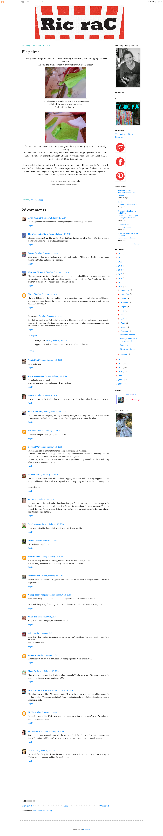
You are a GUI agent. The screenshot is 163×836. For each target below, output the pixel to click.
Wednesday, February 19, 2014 (46, 671)
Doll (119, 201)
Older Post (104, 805)
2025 (120, 253)
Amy (30, 750)
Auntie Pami (33, 359)
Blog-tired (124, 345)
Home (66, 805)
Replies (34, 335)
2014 (120, 286)
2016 (120, 278)
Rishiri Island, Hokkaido (127, 237)
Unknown (32, 654)
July (123, 310)
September (125, 302)
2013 (120, 359)
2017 (120, 274)
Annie (30, 616)
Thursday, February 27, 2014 (44, 750)
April (123, 322)
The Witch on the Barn (38, 233)
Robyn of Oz (33, 446)
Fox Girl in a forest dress (127, 204)
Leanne (31, 540)
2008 (120, 379)
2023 (120, 257)
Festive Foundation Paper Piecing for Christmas (128, 216)
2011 (120, 367)
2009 (120, 375)
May (123, 318)
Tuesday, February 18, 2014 (55, 217)
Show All (136, 244)
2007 (120, 383)
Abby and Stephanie (36, 272)
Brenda (31, 253)
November (125, 294)
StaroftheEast (34, 556)
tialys (30, 632)
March (123, 327)
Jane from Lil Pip (35, 411)
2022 (120, 261)
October (124, 298)
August (124, 306)
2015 (120, 282)
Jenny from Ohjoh (36, 376)
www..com (131, 394)
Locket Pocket (34, 575)
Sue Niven (32, 430)
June (123, 314)
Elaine (30, 671)
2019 (120, 265)
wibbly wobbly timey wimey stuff (128, 339)
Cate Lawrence (34, 524)
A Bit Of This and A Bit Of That (128, 234)
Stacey (30, 294)
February (124, 331)
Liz (29, 712)
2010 (120, 371)
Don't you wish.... (127, 349)
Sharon (31, 395)
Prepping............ (124, 226)
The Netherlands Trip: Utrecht (126, 193)
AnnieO (31, 474)
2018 (120, 269)
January (124, 354)
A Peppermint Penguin (38, 594)
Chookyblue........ (125, 224)
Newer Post (27, 805)
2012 (120, 363)
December (125, 289)
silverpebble (33, 731)
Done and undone (127, 334)
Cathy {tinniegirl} (35, 217)
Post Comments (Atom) (42, 810)
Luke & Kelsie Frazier (37, 690)
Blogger (86, 829)
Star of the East (124, 190)
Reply (30, 225)
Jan (29, 499)
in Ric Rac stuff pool (134, 400)
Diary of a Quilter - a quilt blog (127, 211)
